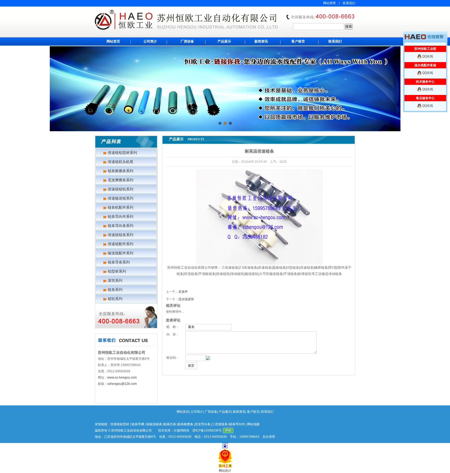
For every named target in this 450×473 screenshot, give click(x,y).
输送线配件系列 (120, 253)
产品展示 (224, 41)
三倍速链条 (220, 424)
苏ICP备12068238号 (207, 430)
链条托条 (170, 424)
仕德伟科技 (181, 430)
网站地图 (253, 424)
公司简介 (150, 41)
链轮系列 (115, 299)
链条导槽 (138, 424)
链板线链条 (154, 424)
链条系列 (115, 290)
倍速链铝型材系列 (122, 153)
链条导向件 (237, 424)
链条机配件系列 (120, 207)
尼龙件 (183, 292)
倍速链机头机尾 (120, 162)
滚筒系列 (115, 280)
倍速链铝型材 (119, 424)
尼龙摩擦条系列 (120, 180)
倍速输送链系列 (120, 198)
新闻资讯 (261, 41)
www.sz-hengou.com (122, 377)
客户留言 (298, 41)
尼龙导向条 (202, 424)
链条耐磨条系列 (120, 171)
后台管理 (268, 437)
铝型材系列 (117, 271)
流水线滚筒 (186, 299)
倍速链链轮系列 (120, 189)
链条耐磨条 (185, 424)
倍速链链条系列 (120, 235)
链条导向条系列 (120, 226)
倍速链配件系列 (120, 244)
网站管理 (329, 3)
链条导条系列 (119, 262)
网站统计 (225, 470)
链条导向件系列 (120, 216)
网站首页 (113, 41)
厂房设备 (187, 41)
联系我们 (349, 3)
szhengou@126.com (122, 384)
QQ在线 (427, 56)
